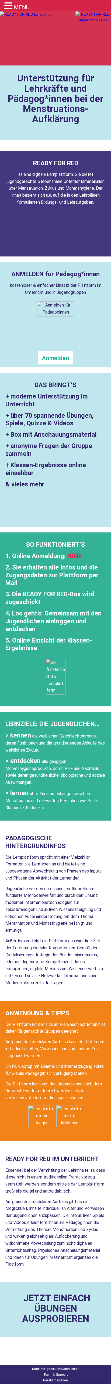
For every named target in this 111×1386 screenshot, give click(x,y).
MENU (22, 7)
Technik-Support (56, 1374)
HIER (74, 556)
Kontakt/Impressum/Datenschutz (55, 1368)
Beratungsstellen (55, 1380)
